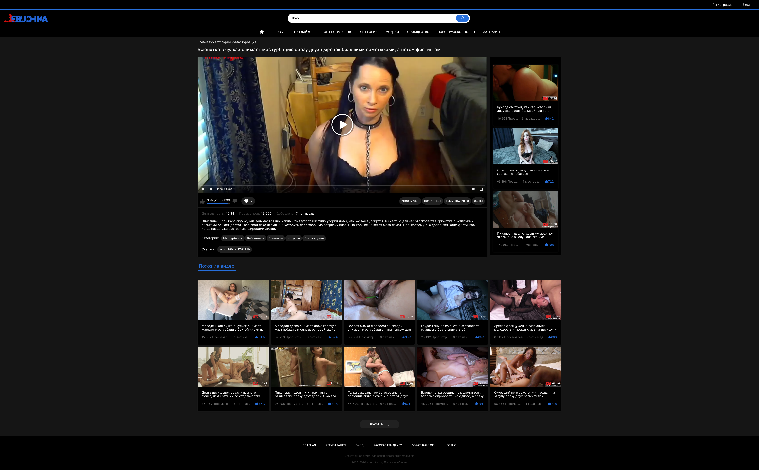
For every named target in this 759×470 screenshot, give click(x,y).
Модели (392, 32)
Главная (262, 32)
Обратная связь (424, 445)
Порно (451, 445)
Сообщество (418, 32)
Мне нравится (202, 201)
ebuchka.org (375, 462)
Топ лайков (303, 32)
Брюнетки (276, 238)
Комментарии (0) (457, 200)
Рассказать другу (388, 445)
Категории (368, 32)
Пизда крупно (314, 238)
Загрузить (492, 32)
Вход (746, 5)
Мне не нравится (234, 201)
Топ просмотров (336, 32)
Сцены (478, 200)
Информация (410, 200)
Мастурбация (233, 238)
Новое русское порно (456, 32)
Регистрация (722, 5)
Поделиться (432, 200)
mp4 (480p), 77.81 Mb (234, 249)
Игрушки (293, 238)
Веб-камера (255, 238)
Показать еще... (379, 424)
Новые (279, 32)
